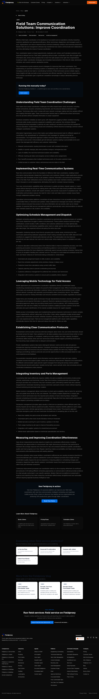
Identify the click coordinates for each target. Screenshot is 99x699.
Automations (70, 651)
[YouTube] (88, 637)
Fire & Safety (21, 657)
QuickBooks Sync (71, 660)
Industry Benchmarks (72, 671)
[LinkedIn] (96, 637)
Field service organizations (71, 73)
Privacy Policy (83, 693)
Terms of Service (93, 693)
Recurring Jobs (54, 663)
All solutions (54, 685)
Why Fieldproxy (87, 660)
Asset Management (55, 665)
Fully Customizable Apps (57, 679)
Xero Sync (69, 663)
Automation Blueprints (72, 654)
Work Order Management (57, 657)
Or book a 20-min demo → (61, 622)
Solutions (57, 2)
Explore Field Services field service (41, 622)
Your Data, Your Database (57, 682)
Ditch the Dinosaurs (23, 2)
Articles (85, 668)
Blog (22, 11)
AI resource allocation (23, 246)
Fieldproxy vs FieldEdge (8, 669)
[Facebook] (91, 637)
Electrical (20, 660)
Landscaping (21, 674)
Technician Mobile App (56, 654)
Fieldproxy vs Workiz (7, 666)
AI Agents (49, 2)
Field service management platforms (46, 319)
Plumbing (20, 654)
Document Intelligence (39, 668)
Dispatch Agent (38, 660)
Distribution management (24, 404)
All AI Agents (37, 654)
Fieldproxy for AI (87, 663)
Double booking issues (36, 127)
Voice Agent (37, 657)
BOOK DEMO (92, 2)
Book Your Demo (49, 501)
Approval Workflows (56, 674)
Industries (65, 2)
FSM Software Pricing (72, 674)
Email (52, 671)
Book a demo (23, 93)
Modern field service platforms (60, 473)
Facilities (20, 671)
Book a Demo (86, 671)
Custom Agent (38, 674)
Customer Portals (55, 668)
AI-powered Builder (55, 677)
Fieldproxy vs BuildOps (7, 672)
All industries (21, 677)
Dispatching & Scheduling (57, 651)
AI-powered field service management (34, 206)
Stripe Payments (71, 665)
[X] (93, 637)
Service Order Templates (73, 668)
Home (17, 11)
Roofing (20, 665)
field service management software (32, 47)
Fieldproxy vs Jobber (7, 654)
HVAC (19, 651)
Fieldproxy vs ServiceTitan (8, 651)
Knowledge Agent (38, 671)
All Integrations (70, 657)
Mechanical (21, 663)
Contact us (86, 674)
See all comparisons (7, 675)
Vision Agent (37, 665)
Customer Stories (35, 2)
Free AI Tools (70, 677)
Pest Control (21, 668)
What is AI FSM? (38, 651)
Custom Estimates (55, 660)
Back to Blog (21, 15)
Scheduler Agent (38, 663)
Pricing (43, 2)
